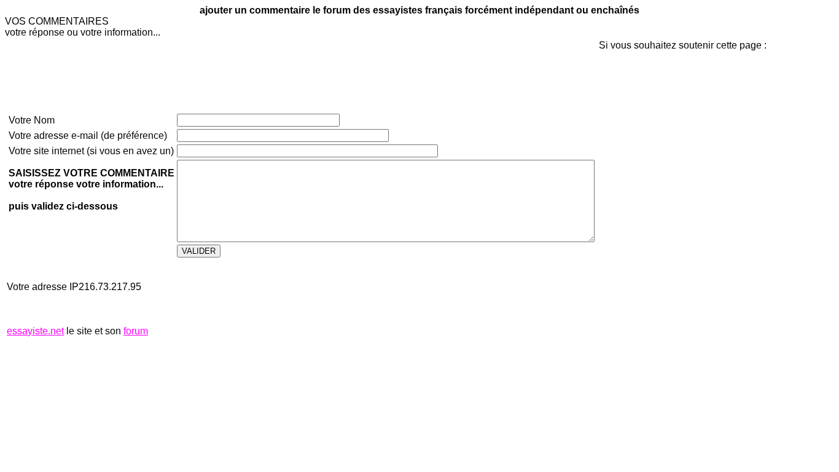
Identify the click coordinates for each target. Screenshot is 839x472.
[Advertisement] (636, 257)
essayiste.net (35, 331)
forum (135, 331)
